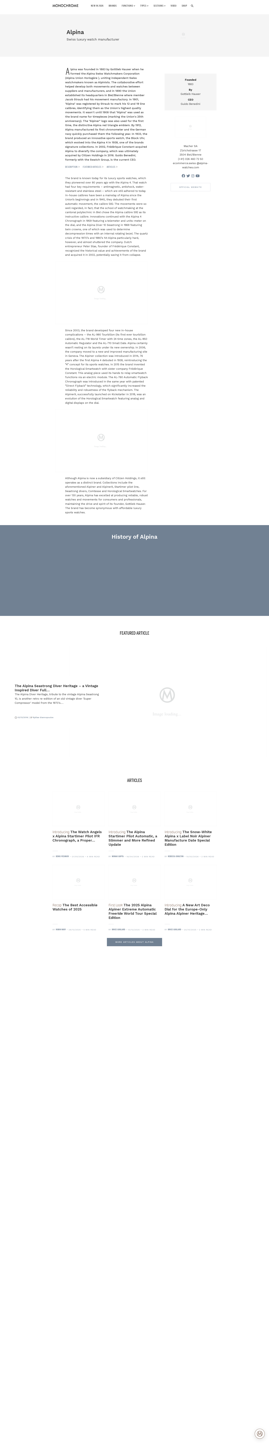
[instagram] (192, 176)
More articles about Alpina (134, 942)
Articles (111, 167)
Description (71, 167)
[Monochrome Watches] (65, 5)
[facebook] (183, 176)
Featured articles (92, 167)
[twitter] (188, 176)
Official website (190, 187)
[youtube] (198, 176)
